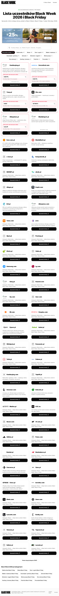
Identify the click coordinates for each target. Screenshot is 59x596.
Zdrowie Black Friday (46, 573)
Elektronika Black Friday (8, 570)
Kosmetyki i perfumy (13, 55)
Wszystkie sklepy (8, 52)
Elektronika (21, 52)
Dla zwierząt (13, 59)
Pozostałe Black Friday (41, 580)
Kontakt (55, 2)
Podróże (37, 59)
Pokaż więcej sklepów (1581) (29, 560)
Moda (29, 52)
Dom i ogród (39, 52)
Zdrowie (25, 55)
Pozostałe (46, 59)
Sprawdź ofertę (14, 85)
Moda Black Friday (22, 570)
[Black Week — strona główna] (8, 2)
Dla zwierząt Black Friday (43, 577)
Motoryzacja (48, 55)
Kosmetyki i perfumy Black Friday (29, 573)
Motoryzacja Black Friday (27, 577)
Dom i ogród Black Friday (36, 570)
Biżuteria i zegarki (35, 55)
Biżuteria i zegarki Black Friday (10, 577)
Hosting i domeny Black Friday (10, 580)
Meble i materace (51, 52)
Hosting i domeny (25, 59)
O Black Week (47, 2)
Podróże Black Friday (26, 580)
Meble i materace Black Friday (10, 573)
